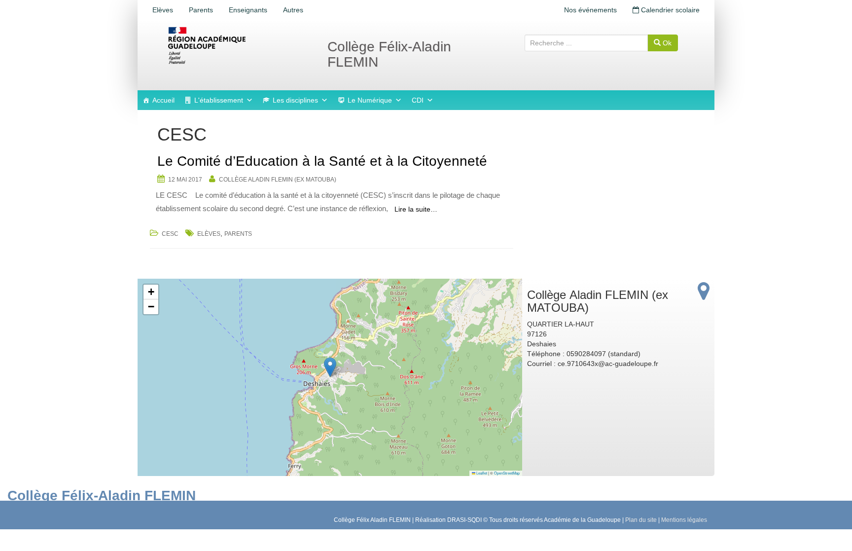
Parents (201, 10)
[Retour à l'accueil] (238, 45)
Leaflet (481, 473)
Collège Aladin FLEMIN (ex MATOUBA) (277, 179)
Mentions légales (684, 519)
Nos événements (590, 10)
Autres (293, 10)
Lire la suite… (415, 209)
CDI (418, 100)
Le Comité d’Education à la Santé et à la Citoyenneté (322, 161)
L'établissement (218, 100)
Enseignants (248, 10)
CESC (170, 233)
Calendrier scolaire (669, 10)
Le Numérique (370, 100)
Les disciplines (295, 100)
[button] (330, 367)
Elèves (162, 10)
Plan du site (641, 519)
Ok (666, 43)
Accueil (163, 100)
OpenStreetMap (507, 473)
